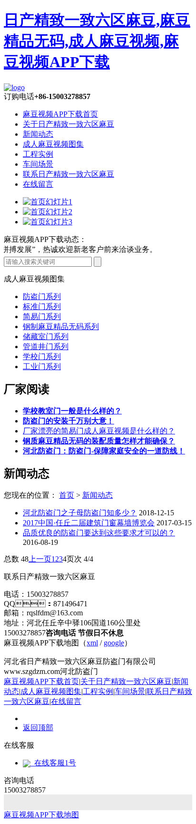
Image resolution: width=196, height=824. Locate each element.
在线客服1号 (53, 763)
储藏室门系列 (46, 336)
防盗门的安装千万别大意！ (68, 421)
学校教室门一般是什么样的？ (72, 411)
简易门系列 (42, 316)
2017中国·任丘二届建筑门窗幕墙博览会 (89, 523)
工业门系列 (42, 366)
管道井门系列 (46, 346)
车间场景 (38, 164)
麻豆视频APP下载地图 (41, 815)
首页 (66, 495)
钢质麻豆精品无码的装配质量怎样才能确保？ (99, 441)
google (114, 643)
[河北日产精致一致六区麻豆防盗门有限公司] (14, 87)
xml (92, 643)
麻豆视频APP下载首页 (60, 114)
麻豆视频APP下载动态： (45, 239)
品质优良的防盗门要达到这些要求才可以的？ (99, 533)
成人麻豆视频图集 (53, 144)
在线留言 (38, 184)
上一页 (40, 559)
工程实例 (38, 154)
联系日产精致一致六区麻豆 (68, 174)
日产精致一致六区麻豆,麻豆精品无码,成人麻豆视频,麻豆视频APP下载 (97, 40)
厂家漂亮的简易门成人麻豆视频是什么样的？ (99, 431)
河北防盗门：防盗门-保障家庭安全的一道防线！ (104, 451)
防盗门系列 (42, 296)
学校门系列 (42, 356)
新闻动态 (38, 134)
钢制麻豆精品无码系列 (61, 326)
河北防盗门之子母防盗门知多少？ (80, 513)
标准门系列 (42, 306)
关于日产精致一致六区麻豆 (68, 124)
